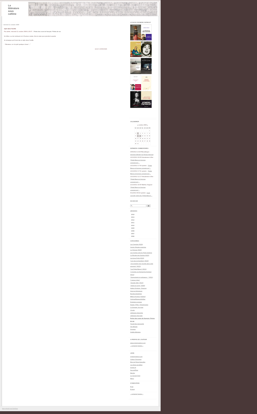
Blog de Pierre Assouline (137, 362)
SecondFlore (134, 370)
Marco (132, 378)
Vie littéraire (133, 326)
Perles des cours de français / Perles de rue (47, 31)
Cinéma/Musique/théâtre (137, 299)
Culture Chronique (135, 359)
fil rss (131, 386)
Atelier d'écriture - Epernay (138, 288)
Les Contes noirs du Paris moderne (141, 252)
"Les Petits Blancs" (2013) (138, 269)
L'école (132, 310)
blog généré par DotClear (10, 408)
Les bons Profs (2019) (137, 258)
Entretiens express (136, 302)
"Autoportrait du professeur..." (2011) (141, 277)
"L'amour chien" (135, 280)
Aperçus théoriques (136, 291)
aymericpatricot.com (136, 356)
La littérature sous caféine (13, 9)
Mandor (132, 373)
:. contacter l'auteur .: (136, 345)
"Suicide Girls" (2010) (136, 283)
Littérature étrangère (136, 313)
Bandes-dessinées (136, 293)
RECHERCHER (134, 201)
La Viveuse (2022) (136, 250)
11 (140, 135)
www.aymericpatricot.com (137, 343)
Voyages (133, 329)
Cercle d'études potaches (138, 247)
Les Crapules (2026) (136, 244)
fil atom (132, 389)
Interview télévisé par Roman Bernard (141, 154)
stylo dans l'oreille (10, 28)
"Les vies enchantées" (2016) (139, 261)
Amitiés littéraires (135, 332)
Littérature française (136, 315)
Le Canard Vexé (135, 375)
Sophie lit (133, 367)
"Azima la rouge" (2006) (137, 285)
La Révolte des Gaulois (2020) (139, 255)
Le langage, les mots (136, 307)
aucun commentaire (101, 49)
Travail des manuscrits (137, 324)
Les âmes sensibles (136, 365)
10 (137, 135)
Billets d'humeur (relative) (138, 296)
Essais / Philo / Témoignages (139, 304)
